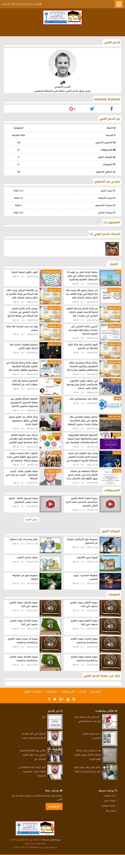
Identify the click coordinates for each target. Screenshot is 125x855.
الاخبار (82, 691)
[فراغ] (54, 729)
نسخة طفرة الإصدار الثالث (35, 843)
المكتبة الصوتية (108, 806)
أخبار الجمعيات (109, 796)
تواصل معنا (110, 811)
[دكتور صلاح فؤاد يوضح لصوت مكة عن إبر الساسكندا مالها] (109, 779)
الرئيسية (95, 691)
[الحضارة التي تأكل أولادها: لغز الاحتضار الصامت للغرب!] (54, 745)
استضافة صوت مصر (48, 847)
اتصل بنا (52, 806)
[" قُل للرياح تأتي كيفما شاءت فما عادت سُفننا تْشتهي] (109, 729)
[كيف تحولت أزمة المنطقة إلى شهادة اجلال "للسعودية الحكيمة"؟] (54, 779)
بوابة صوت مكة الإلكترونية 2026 (24, 840)
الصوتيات (51, 691)
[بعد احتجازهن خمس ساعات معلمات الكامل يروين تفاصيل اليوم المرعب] (109, 762)
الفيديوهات (68, 691)
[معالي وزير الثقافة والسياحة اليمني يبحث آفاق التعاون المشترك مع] (54, 762)
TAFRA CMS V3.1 (21, 847)
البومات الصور (32, 691)
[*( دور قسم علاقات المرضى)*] (109, 745)
